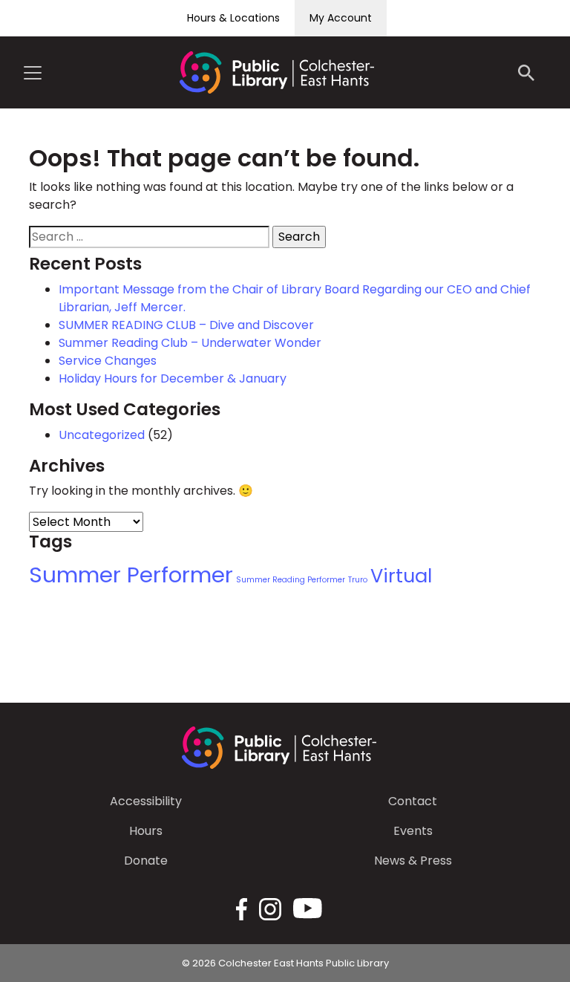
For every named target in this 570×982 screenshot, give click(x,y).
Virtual (401, 575)
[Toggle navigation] (32, 73)
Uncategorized (102, 434)
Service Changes (108, 360)
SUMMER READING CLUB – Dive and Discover (186, 325)
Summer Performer (131, 574)
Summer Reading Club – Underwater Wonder (190, 342)
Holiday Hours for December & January (172, 378)
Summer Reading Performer (290, 579)
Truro (357, 579)
